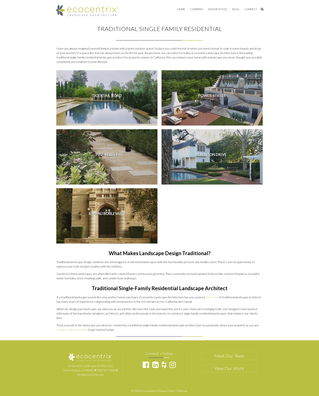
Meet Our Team (229, 355)
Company (196, 9)
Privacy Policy (166, 390)
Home (181, 9)
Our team (212, 297)
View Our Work (229, 368)
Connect (250, 9)
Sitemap (182, 390)
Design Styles (217, 9)
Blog (235, 9)
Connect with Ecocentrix (72, 329)
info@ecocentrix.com (90, 374)
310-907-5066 (106, 370)
